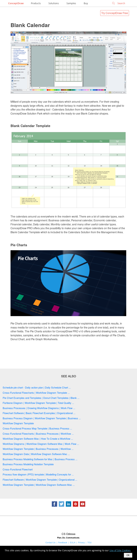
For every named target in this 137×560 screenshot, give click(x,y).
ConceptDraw (16, 3)
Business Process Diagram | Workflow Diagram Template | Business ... (42, 418)
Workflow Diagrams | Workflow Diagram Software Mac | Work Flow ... (41, 443)
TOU (89, 542)
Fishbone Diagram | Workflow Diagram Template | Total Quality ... (38, 403)
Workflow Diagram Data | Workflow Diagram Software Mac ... (36, 454)
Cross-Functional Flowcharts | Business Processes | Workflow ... (38, 433)
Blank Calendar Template (30, 125)
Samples (71, 3)
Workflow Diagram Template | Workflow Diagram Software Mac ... (39, 484)
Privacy (81, 542)
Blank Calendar (30, 25)
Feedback (62, 542)
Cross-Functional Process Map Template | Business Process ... (37, 428)
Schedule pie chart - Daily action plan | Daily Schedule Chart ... (37, 387)
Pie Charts (19, 244)
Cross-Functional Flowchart (18, 469)
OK (128, 555)
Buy (86, 3)
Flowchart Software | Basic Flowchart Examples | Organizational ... (39, 413)
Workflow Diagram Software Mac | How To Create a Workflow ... (38, 438)
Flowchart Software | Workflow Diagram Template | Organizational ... (40, 479)
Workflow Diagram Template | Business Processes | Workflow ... (38, 449)
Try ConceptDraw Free (114, 13)
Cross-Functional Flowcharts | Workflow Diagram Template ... (36, 392)
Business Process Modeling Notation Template (28, 464)
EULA (72, 542)
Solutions (53, 3)
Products (36, 3)
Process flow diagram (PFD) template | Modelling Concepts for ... (38, 474)
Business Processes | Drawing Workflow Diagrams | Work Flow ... (39, 408)
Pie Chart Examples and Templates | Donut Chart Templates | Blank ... (41, 398)
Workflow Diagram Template (18, 423)
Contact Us (50, 542)
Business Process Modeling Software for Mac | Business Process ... (40, 459)
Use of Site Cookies (119, 550)
